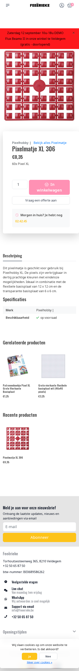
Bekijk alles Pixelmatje (50, 143)
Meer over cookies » (39, 662)
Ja (29, 656)
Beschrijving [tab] (12, 255)
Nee (48, 656)
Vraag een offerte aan (41, 200)
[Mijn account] (61, 6)
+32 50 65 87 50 (14, 566)
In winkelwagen (49, 187)
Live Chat (61, 21)
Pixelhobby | (21, 143)
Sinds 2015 (71, 21)
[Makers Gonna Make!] (39, 5)
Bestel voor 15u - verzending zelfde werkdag (41, 19)
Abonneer (39, 537)
